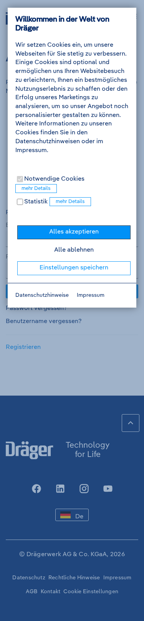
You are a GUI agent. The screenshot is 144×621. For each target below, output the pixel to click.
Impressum (90, 295)
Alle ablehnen (74, 250)
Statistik (35, 202)
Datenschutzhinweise (42, 295)
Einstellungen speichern (74, 268)
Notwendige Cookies (53, 179)
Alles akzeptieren (74, 232)
